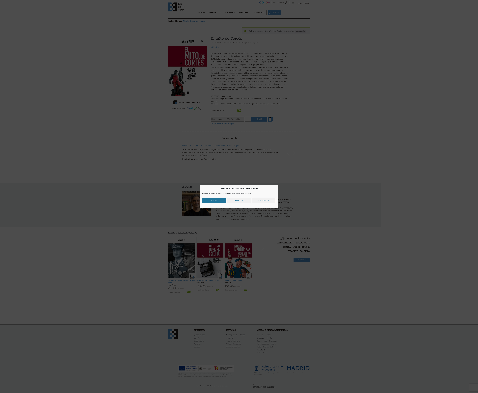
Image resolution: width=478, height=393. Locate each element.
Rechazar (239, 200)
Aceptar (214, 200)
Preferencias (263, 200)
